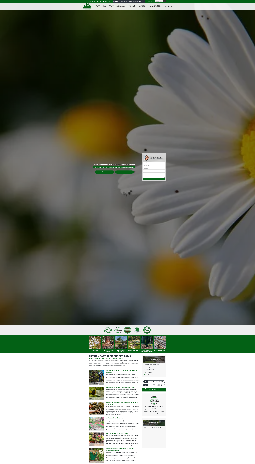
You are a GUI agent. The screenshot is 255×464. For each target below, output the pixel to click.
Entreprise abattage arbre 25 (120, 6)
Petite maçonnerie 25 (168, 6)
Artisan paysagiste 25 (142, 6)
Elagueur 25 (111, 6)
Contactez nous (124, 172)
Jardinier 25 (97, 6)
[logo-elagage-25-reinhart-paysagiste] (87, 6)
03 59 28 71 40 (94, 1)
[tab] (127, 185)
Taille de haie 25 (104, 6)
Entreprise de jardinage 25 (132, 6)
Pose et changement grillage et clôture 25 (155, 6)
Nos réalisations (104, 172)
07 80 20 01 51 (106, 1)
